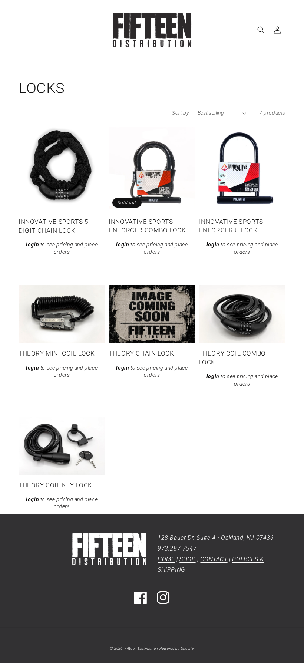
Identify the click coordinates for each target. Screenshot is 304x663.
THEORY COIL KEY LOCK (55, 485)
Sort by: (181, 113)
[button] (22, 30)
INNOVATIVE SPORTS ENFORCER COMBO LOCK (147, 226)
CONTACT (213, 559)
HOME (166, 559)
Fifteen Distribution (141, 648)
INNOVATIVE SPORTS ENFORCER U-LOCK (231, 226)
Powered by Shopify (176, 648)
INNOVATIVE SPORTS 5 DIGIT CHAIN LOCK (53, 226)
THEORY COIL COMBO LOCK (232, 358)
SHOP (187, 559)
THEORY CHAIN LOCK (141, 353)
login (32, 245)
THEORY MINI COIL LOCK (57, 353)
